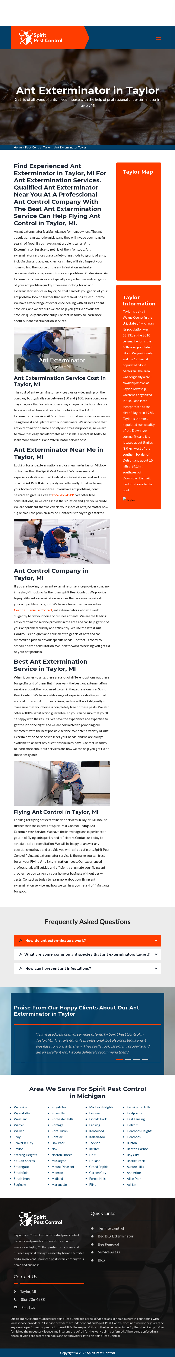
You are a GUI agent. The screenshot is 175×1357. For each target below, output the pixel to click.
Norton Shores (61, 1155)
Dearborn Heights (140, 1131)
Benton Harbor (137, 1149)
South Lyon (22, 1178)
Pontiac (57, 1137)
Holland (94, 1161)
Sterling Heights (25, 1155)
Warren (19, 1125)
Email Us (28, 1307)
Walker (19, 1131)
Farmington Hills (138, 1107)
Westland (21, 1119)
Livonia (94, 1113)
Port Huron (59, 1131)
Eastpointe (134, 1113)
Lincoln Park (98, 1119)
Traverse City (23, 1143)
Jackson (94, 1143)
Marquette (59, 1184)
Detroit (132, 1125)
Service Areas (109, 1252)
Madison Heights (101, 1107)
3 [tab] (136, 1059)
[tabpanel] (87, 97)
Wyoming (21, 1107)
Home (18, 147)
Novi (54, 1149)
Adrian (131, 1184)
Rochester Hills (62, 1119)
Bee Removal (108, 1244)
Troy (17, 1137)
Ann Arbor (134, 1173)
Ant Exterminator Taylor (70, 147)
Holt (92, 1155)
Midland (57, 1178)
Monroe (57, 1173)
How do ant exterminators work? (55, 941)
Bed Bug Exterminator (116, 1236)
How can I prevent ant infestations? (57, 968)
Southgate (21, 1167)
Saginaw (20, 1184)
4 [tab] (145, 1059)
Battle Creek (136, 1161)
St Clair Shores (24, 1161)
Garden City (97, 1173)
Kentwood (96, 1131)
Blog (101, 1260)
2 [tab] (128, 1059)
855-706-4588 (33, 1299)
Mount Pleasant (62, 1167)
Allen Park (134, 1178)
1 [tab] (119, 1059)
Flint (92, 1184)
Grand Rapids (98, 1167)
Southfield (21, 1173)
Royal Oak (58, 1107)
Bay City (133, 1155)
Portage (57, 1125)
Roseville (58, 1113)
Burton (132, 1143)
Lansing (94, 1125)
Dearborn (134, 1137)
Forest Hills (97, 1178)
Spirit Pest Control (101, 1353)
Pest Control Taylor (38, 147)
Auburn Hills (135, 1167)
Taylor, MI (28, 1291)
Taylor (18, 1149)
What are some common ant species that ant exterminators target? (87, 954)
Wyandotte (22, 1113)
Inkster (94, 1149)
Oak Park (57, 1143)
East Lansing (136, 1119)
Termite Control (111, 1228)
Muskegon (58, 1161)
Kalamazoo (97, 1137)
